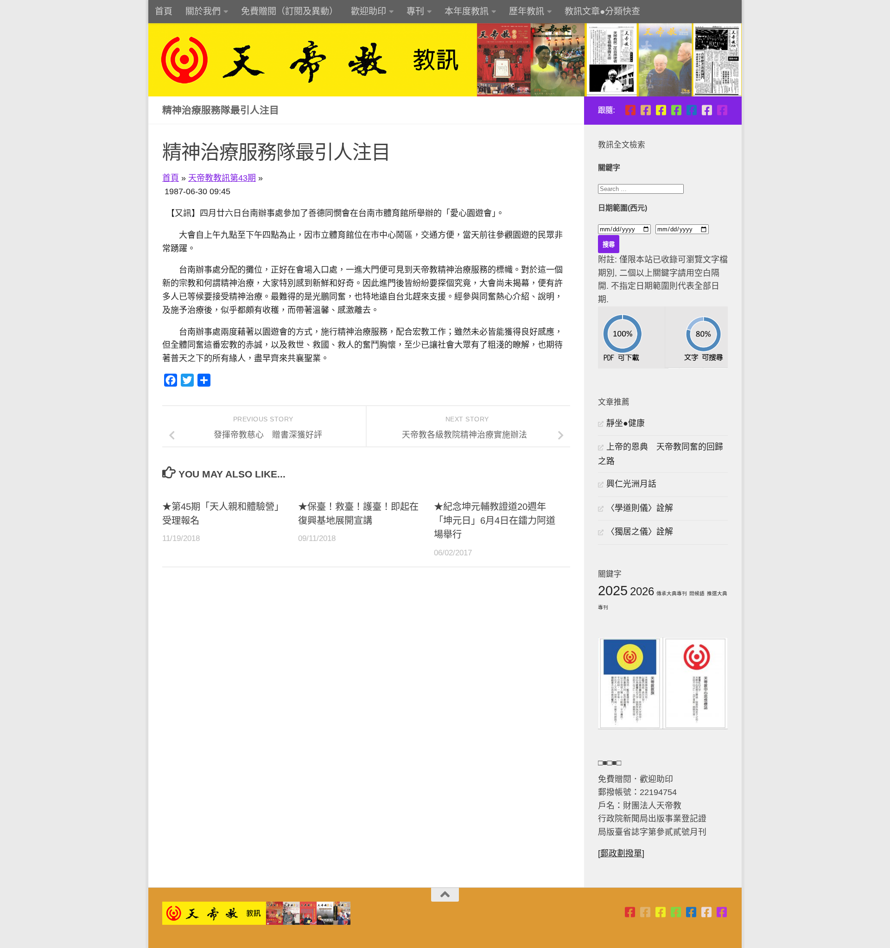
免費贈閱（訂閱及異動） (289, 11)
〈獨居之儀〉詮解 (639, 531)
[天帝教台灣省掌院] (645, 110)
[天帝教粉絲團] (722, 110)
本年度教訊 (467, 11)
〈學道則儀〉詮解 (639, 508)
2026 (642, 591)
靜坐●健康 (625, 423)
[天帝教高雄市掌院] (661, 110)
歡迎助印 (368, 11)
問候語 (697, 593)
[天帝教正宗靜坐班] (706, 110)
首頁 (163, 11)
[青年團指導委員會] (676, 110)
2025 (613, 590)
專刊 (415, 11)
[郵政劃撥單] (621, 853)
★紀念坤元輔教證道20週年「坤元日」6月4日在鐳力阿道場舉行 (494, 521)
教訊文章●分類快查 (602, 11)
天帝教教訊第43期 (222, 178)
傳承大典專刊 (671, 593)
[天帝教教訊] (691, 110)
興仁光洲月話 (631, 484)
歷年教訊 (526, 11)
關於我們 (203, 11)
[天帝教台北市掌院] (630, 110)
